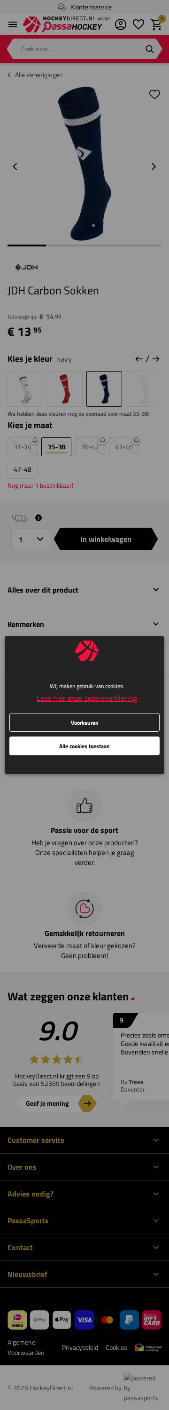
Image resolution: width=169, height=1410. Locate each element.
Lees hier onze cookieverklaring (87, 698)
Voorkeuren (85, 722)
